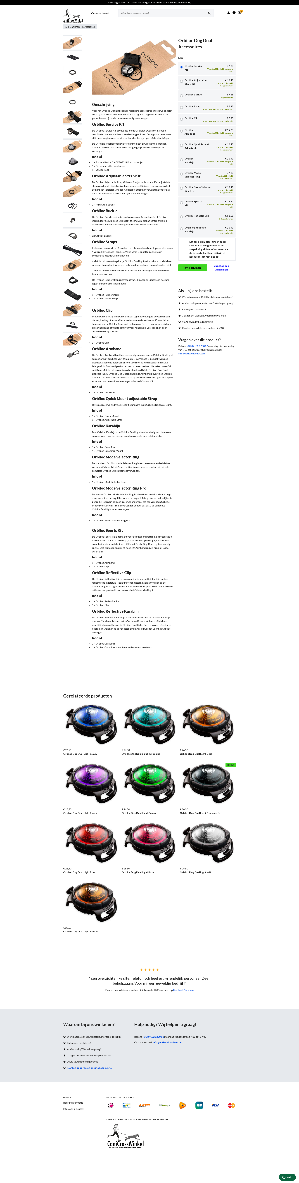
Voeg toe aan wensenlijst (221, 267)
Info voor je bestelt (73, 1108)
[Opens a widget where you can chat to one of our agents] (287, 1177)
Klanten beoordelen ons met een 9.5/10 (89, 1067)
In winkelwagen (193, 267)
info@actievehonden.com (191, 353)
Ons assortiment (102, 13)
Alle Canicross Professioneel (80, 26)
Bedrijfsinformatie (73, 1102)
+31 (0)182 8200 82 (197, 345)
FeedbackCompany (183, 990)
